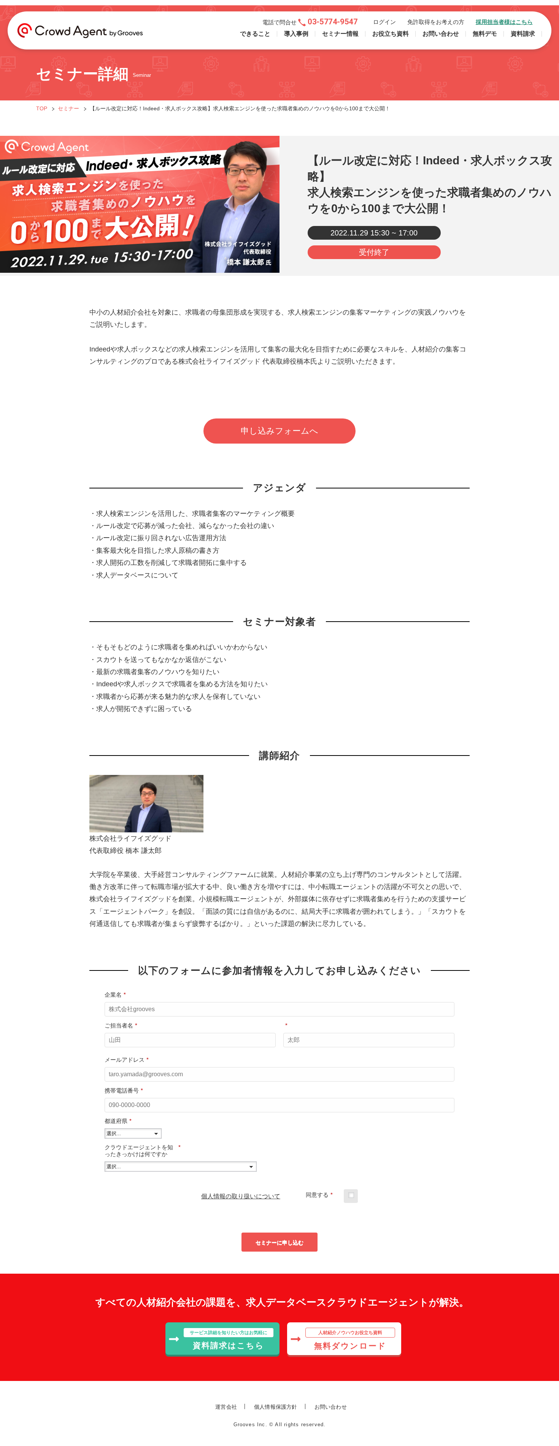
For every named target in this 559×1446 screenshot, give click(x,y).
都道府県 (118, 1121)
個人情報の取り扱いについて (240, 1196)
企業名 (115, 994)
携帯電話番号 (124, 1090)
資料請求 (523, 33)
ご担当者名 (121, 1025)
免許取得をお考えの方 (435, 22)
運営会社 (226, 1407)
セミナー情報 (340, 33)
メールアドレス (127, 1059)
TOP (41, 108)
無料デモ (485, 33)
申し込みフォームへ (279, 431)
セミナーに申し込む (279, 1242)
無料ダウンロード (350, 1340)
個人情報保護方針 (275, 1407)
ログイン (384, 22)
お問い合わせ (440, 33)
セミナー (68, 108)
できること (255, 33)
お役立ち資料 (390, 33)
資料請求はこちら (228, 1340)
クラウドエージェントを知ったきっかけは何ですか (143, 1150)
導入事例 (296, 33)
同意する (319, 1194)
